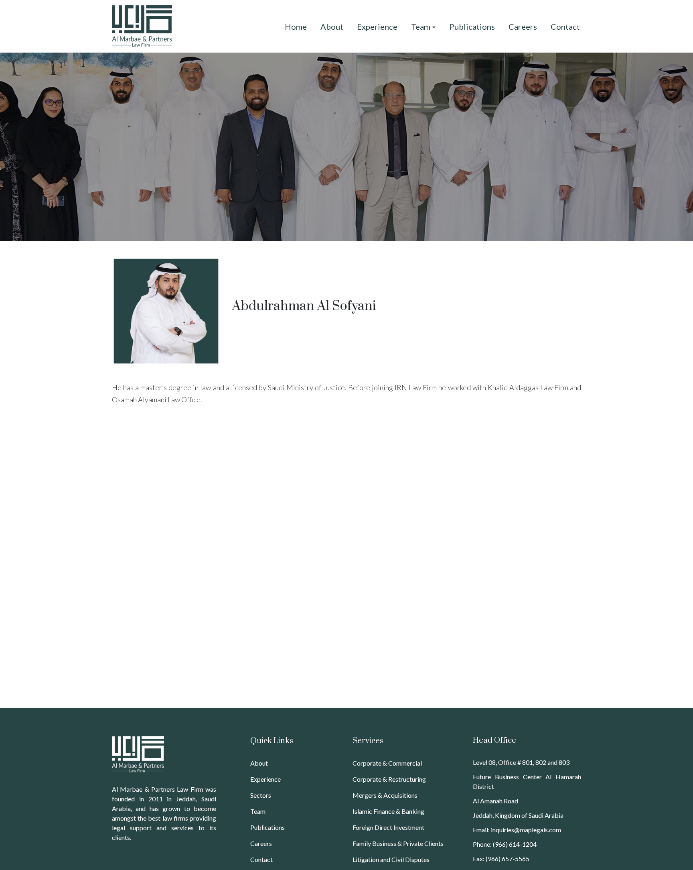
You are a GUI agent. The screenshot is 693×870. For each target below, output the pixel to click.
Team (257, 811)
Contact (261, 859)
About (259, 763)
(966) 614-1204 (515, 844)
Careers (261, 843)
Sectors (260, 795)
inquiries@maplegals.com (526, 829)
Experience (265, 779)
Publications (267, 827)
